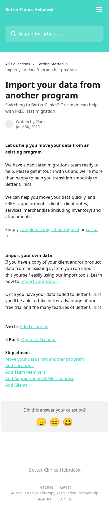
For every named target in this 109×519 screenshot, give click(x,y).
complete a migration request (49, 229)
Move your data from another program (44, 359)
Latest (65, 487)
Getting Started (50, 63)
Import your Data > (39, 281)
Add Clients (16, 385)
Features (46, 487)
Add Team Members (25, 372)
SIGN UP (64, 499)
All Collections (17, 63)
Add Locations (34, 327)
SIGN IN (44, 499)
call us (92, 229)
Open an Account (38, 339)
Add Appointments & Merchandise (39, 378)
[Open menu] (99, 9)
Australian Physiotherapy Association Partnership (54, 492)
